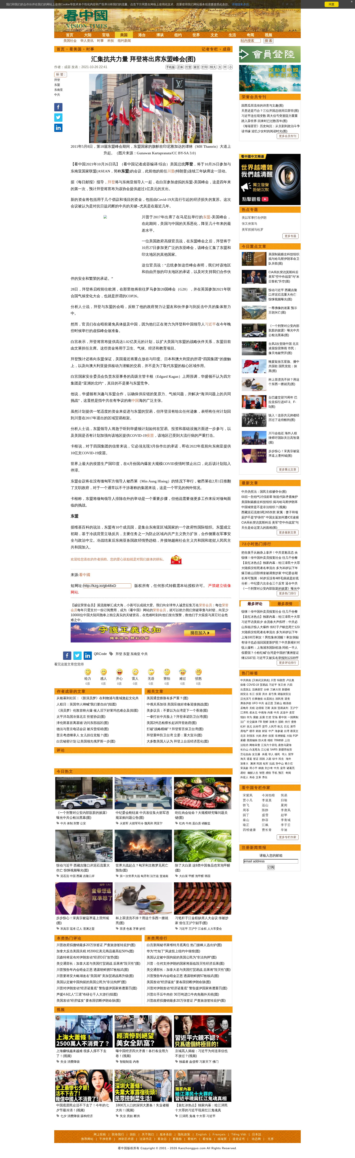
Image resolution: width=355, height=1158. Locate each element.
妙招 (142, 928)
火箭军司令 (136, 823)
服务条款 (166, 1134)
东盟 (57, 84)
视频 (268, 35)
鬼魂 (192, 1116)
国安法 (244, 694)
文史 (214, 35)
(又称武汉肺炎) (261, 680)
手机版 (170, 67)
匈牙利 (145, 876)
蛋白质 (196, 823)
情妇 (243, 717)
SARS (274, 749)
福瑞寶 (222, 1139)
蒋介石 (289, 763)
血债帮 (193, 1061)
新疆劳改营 (285, 749)
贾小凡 (248, 800)
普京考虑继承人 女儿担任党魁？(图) (82, 735)
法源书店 (145, 1139)
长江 (252, 694)
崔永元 (253, 712)
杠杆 (243, 726)
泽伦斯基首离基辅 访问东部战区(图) (82, 723)
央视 (264, 754)
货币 (264, 726)
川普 (171, 171)
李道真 (267, 800)
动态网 (256, 1139)
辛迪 (284, 830)
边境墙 (260, 708)
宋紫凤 (248, 795)
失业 (63, 1061)
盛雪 (265, 815)
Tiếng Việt (238, 1134)
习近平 (210, 324)
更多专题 (290, 236)
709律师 (279, 740)
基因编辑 (252, 740)
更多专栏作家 (287, 837)
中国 (135, 400)
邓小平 (253, 768)
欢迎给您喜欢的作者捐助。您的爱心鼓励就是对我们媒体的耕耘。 (118, 559)
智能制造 (126, 1061)
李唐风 (286, 810)
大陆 (87, 35)
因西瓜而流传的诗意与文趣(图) (262, 105)
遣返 (249, 758)
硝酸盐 (206, 823)
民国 (259, 763)
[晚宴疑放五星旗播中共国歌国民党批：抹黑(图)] (254, 361)
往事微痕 (257, 698)
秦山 (246, 820)
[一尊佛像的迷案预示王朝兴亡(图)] (254, 308)
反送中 (284, 712)
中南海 (262, 712)
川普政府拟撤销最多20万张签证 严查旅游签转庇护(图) (95, 945)
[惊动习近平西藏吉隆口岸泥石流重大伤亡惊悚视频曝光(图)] (84, 832)
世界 (196, 35)
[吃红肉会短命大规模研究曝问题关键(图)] (202, 779)
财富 (264, 731)
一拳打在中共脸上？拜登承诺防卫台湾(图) (177, 716)
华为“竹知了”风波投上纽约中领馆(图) (173, 951)
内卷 (136, 1061)
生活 (232, 35)
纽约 (178, 35)
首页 (69, 35)
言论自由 (245, 754)
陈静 (265, 810)
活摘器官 (257, 689)
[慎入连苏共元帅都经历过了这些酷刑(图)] (254, 415)
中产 (271, 731)
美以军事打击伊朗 (254, 217)
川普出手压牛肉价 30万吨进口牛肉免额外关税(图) (183, 994)
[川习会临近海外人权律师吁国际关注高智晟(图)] (254, 433)
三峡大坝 (275, 689)
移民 (277, 754)
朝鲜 (265, 721)
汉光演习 (245, 698)
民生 (282, 758)
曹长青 (267, 830)
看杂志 (162, 1139)
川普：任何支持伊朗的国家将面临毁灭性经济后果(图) (185, 963)
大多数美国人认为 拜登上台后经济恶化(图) (178, 741)
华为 (249, 717)
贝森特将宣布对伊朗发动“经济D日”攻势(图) (87, 957)
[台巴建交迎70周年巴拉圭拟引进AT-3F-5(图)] (254, 397)
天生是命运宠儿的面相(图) (259, 527)
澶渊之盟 (89, 928)
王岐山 (278, 703)
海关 (243, 758)
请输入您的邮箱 (270, 855)
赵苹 (284, 815)
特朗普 (281, 680)
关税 (252, 708)
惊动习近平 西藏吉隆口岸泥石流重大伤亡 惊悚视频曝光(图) (283, 294)
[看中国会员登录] (270, 54)
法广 (243, 721)
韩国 (207, 876)
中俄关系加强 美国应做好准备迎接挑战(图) (178, 704)
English (201, 1134)
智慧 (262, 772)
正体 (180, 67)
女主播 (256, 754)
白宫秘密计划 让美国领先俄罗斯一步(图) (85, 741)
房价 (264, 735)
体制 (70, 823)
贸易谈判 (283, 708)
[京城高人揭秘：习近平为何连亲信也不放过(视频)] (202, 1017)
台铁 (266, 689)
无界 (271, 1139)
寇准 (73, 928)
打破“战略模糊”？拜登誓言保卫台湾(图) (175, 729)
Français (219, 1134)
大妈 (258, 735)
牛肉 (188, 823)
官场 (105, 35)
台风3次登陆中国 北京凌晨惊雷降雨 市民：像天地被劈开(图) (284, 348)
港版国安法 (284, 694)
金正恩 (269, 703)
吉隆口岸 (89, 876)
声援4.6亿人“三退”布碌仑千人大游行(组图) (87, 994)
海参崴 (279, 731)
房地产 (244, 731)
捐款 (133, 1134)
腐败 (255, 717)
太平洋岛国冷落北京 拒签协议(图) (80, 716)
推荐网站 (87, 1139)
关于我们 (148, 1134)
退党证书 (239, 1139)
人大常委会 (214, 928)
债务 (293, 721)
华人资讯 (86, 40)
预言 (281, 772)
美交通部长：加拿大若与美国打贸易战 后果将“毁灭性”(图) (98, 963)
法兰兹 (154, 876)
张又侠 (282, 684)
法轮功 (244, 745)
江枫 (265, 825)
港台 (142, 35)
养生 (264, 777)
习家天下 (205, 1061)
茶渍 (123, 928)
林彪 (261, 768)
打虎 (268, 717)
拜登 (57, 79)
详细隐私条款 (240, 4)
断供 (137, 1116)
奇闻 (250, 35)
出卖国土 (245, 689)
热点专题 (250, 210)
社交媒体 (252, 721)
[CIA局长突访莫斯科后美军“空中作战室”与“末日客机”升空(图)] (254, 272)
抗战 (272, 763)
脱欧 (281, 721)
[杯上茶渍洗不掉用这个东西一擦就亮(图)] (143, 884)
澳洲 (253, 763)
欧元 (280, 726)
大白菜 (183, 876)
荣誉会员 (205, 605)
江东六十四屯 (269, 745)
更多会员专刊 (287, 136)
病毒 (243, 684)
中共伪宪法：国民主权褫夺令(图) (264, 491)
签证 (255, 758)
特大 (213, 67)
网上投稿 (100, 1134)
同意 (331, 4)
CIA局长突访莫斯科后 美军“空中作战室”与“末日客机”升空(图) (284, 276)
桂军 (265, 763)
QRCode (100, 654)
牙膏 (136, 928)
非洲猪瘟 (280, 735)
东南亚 (58, 89)
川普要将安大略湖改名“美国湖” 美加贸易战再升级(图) (95, 976)
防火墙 (262, 740)
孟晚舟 (244, 708)
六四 (289, 684)
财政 (258, 731)
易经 (243, 772)
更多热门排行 (287, 593)
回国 (262, 758)
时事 (100, 40)
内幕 (270, 712)
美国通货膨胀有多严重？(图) (167, 698)
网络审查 (254, 745)
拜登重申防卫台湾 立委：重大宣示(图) (174, 735)
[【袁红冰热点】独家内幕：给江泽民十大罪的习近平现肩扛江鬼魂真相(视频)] (202, 1072)
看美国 (75, 49)
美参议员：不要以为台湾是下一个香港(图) (177, 710)
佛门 (215, 1061)
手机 (274, 772)
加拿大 (273, 721)
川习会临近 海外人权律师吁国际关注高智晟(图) (284, 437)
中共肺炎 (245, 680)
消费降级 (73, 1061)
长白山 (244, 749)
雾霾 (243, 740)
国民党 (279, 698)
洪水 (264, 694)
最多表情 (285, 604)
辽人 (79, 928)
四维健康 (249, 830)
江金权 (202, 928)
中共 (57, 94)
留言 (196, 67)
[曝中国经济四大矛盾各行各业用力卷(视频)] (143, 1017)
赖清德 (287, 703)
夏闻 (284, 805)
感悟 (268, 772)
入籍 (268, 758)
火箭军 (124, 823)
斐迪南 (164, 876)
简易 (284, 795)
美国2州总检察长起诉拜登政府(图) (172, 723)
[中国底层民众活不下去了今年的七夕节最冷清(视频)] (84, 1072)
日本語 (256, 1134)
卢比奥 (290, 680)
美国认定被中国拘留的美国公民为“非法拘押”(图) (91, 982)
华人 (271, 754)
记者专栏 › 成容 (216, 49)
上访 (287, 740)
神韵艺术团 (126, 1139)
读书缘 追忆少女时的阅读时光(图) (264, 131)
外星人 (244, 777)
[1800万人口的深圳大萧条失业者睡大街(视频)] (143, 1072)
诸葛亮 (291, 768)
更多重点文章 (287, 469)
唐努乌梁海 (285, 745)
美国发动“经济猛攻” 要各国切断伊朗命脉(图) (88, 1000)
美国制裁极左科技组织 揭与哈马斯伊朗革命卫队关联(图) (284, 258)
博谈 (160, 35)
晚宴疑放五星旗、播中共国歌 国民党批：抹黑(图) (284, 366)
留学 (291, 754)
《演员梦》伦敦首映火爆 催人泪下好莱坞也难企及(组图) (97, 710)
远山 (265, 805)
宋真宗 (64, 928)
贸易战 (264, 684)
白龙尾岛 (254, 749)
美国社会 (70, 40)
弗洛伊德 (245, 703)
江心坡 (265, 749)
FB (260, 721)
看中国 (88, 18)
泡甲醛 (199, 876)
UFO (255, 703)
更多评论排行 (287, 662)
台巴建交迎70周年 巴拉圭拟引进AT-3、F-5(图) (283, 402)
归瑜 (284, 800)
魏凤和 (148, 823)
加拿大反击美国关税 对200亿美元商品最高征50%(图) (95, 951)
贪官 (292, 712)
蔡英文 (294, 731)
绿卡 (275, 758)
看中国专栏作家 (256, 788)
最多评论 (255, 604)
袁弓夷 (273, 694)
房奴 (130, 1116)
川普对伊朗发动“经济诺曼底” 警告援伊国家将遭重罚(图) (96, 988)
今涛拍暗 (268, 795)
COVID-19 (253, 684)
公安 (83, 823)
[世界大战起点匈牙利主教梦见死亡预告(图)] (143, 832)
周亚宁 (158, 823)
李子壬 (286, 825)
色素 (129, 928)
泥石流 (64, 876)
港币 (293, 726)
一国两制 (293, 717)
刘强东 (251, 735)
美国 (124, 35)
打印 (205, 67)
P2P (295, 735)
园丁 (246, 815)
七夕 (63, 1116)
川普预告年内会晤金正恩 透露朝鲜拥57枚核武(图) (92, 969)
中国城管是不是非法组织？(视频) (264, 507)
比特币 (257, 726)
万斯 (267, 708)
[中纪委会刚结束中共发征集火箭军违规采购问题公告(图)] (143, 779)
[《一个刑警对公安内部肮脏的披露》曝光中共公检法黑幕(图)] (84, 779)
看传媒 (207, 1139)
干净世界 (105, 1139)
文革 (258, 777)
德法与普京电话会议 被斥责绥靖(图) (82, 729)
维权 (270, 740)
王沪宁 (193, 928)
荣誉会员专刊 (254, 97)
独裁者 (183, 1061)
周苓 (246, 810)
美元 (249, 726)
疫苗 (150, 435)
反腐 (262, 717)
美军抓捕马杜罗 (252, 229)
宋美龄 (244, 768)
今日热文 (65, 771)
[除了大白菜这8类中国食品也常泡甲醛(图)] (202, 832)
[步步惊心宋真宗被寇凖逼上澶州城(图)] (84, 884)
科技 (110, 40)
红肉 (182, 823)
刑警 (76, 823)
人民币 (273, 726)
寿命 (252, 777)
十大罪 (200, 1116)
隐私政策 (184, 1134)
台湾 (286, 731)
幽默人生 (253, 772)
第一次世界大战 (130, 876)
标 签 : (60, 74)
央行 (287, 721)
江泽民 (183, 1116)
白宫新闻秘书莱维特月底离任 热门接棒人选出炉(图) (184, 945)
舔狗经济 (87, 1116)
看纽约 (192, 1139)
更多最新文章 (287, 532)
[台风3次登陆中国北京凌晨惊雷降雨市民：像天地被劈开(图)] (254, 343)
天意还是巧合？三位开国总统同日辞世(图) (270, 110)
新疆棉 (286, 689)
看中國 (84, 575)
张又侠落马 (249, 223)
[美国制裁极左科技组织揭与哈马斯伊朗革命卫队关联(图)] (254, 254)
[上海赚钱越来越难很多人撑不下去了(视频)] (84, 1017)
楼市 (252, 731)
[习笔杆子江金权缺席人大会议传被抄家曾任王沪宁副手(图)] (202, 884)
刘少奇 (269, 768)
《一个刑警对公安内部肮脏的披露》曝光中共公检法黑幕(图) (284, 330)
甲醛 (191, 876)
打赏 (188, 67)
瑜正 (246, 825)
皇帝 (283, 768)
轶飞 (246, 805)
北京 (243, 735)
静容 (265, 820)
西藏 (79, 876)
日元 (286, 726)
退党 (287, 698)
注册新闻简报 (254, 848)
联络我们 (118, 1134)
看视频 (177, 1139)
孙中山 (280, 763)
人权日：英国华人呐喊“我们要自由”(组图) (86, 704)
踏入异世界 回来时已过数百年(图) (264, 121)
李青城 (286, 820)
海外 (289, 758)
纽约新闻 (124, 40)
